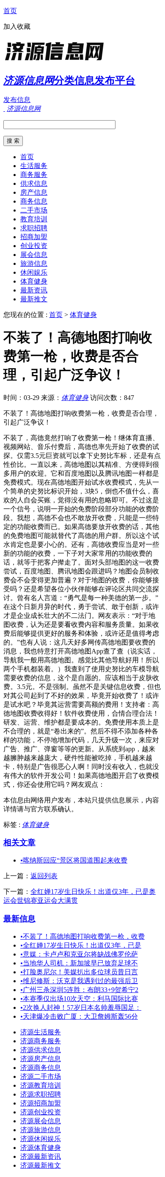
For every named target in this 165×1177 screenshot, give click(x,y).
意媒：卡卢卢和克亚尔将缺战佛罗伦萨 (79, 954)
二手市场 (33, 210)
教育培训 (33, 219)
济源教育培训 (40, 1085)
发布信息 (16, 99)
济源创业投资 (40, 1112)
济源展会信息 (40, 1121)
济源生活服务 (40, 1032)
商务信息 (33, 201)
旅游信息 (33, 263)
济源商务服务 (40, 1041)
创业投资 (33, 245)
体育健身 (33, 281)
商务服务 (33, 174)
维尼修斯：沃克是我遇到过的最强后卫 (79, 980)
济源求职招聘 (40, 1094)
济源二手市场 (40, 1076)
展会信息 (33, 254)
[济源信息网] (56, 61)
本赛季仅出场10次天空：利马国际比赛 (79, 998)
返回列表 (44, 875)
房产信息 (33, 192)
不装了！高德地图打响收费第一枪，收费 (82, 936)
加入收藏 (16, 26)
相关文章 (19, 842)
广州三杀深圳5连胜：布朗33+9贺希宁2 (79, 989)
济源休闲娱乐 (40, 1138)
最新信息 (19, 918)
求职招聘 (33, 228)
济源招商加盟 (40, 1103)
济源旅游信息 (40, 1129)
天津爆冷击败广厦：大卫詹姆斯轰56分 (79, 1016)
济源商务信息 (40, 1067)
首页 (10, 10)
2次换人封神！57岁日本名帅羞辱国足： (80, 1007)
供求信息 (33, 183)
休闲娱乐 (33, 272)
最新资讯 (33, 290)
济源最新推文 (40, 1165)
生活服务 (33, 165)
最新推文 (33, 299)
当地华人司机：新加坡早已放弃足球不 (79, 963)
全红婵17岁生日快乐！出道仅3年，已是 (80, 945)
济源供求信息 (40, 1049)
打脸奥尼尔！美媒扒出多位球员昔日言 (79, 972)
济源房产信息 (40, 1058)
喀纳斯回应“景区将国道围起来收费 (73, 860)
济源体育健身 (40, 1147)
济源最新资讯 (40, 1156)
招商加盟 (33, 236)
